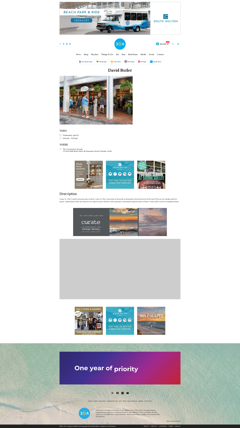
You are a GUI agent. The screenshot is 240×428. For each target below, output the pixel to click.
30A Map (143, 62)
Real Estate (133, 54)
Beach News (157, 62)
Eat (117, 54)
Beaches (94, 54)
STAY (125, 401)
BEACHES (102, 401)
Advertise (162, 426)
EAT (120, 401)
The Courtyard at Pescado (73, 149)
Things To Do (107, 54)
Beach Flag (102, 62)
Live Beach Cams (87, 62)
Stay (123, 54)
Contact (160, 54)
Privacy (177, 426)
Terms (170, 426)
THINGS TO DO (112, 401)
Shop (86, 54)
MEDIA (140, 401)
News (78, 54)
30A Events (130, 62)
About (146, 426)
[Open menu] (178, 44)
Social (151, 54)
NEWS (95, 401)
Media (143, 54)
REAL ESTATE (132, 401)
